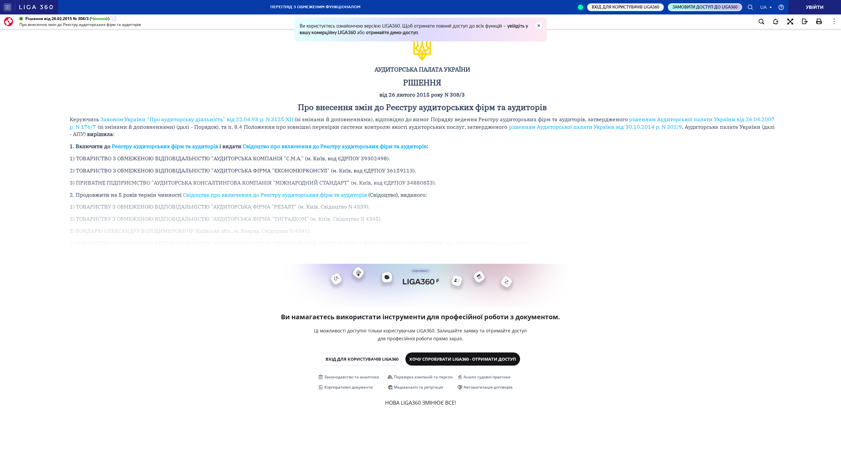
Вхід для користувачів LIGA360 (362, 359)
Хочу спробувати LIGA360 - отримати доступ (462, 359)
